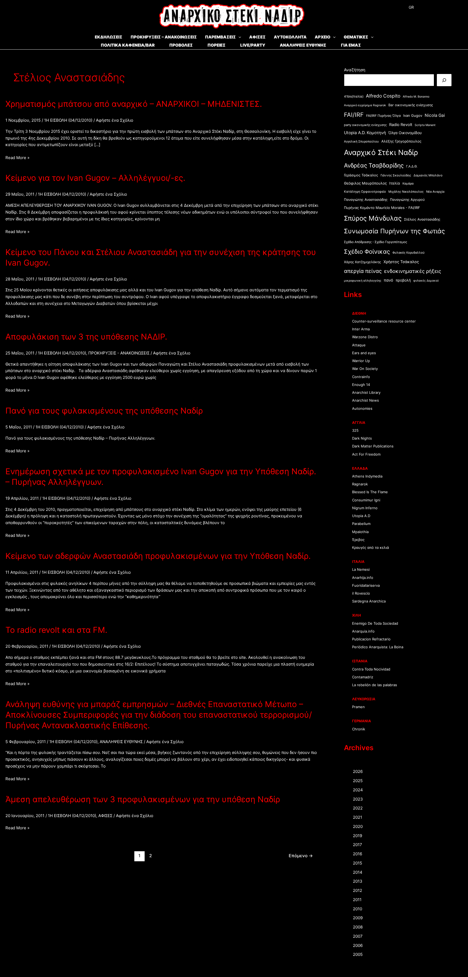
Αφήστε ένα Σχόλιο (114, 120)
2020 (358, 826)
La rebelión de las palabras (374, 685)
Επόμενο (301, 855)
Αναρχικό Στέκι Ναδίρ (381, 152)
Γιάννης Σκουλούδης (396, 175)
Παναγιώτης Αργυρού (407, 200)
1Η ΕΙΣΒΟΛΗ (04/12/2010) (68, 120)
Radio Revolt (400, 124)
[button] (238, 37)
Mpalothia (360, 532)
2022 (358, 808)
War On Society (365, 368)
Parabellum (361, 523)
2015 (357, 863)
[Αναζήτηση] (444, 80)
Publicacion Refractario (371, 639)
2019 (357, 835)
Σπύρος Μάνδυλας (373, 218)
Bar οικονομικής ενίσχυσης (410, 105)
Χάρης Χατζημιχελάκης (362, 262)
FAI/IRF (354, 114)
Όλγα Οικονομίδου (405, 132)
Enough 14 (361, 384)
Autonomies (362, 408)
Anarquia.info (363, 631)
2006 (358, 945)
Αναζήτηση (354, 69)
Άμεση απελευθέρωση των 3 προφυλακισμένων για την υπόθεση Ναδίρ (142, 799)
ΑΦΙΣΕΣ (257, 37)
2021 (357, 817)
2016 (357, 853)
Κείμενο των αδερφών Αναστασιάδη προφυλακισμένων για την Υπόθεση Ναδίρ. (158, 556)
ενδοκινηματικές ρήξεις (412, 271)
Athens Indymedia (367, 476)
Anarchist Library (366, 392)
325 (355, 430)
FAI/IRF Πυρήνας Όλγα (383, 116)
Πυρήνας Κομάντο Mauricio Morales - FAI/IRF (382, 207)
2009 (358, 917)
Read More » (17, 158)
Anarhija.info (362, 577)
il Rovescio (361, 593)
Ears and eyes (364, 353)
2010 (357, 908)
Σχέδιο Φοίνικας (367, 251)
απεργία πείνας (363, 271)
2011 (357, 899)
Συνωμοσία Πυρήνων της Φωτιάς (394, 231)
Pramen (358, 707)
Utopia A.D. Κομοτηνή (365, 132)
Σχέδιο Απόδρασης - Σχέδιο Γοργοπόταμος (375, 242)
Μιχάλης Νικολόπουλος (406, 192)
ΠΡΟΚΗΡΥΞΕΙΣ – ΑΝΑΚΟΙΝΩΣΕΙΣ (164, 37)
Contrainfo (361, 377)
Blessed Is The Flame (370, 492)
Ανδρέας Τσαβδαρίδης (374, 165)
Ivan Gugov (412, 115)
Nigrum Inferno (365, 508)
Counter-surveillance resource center (384, 321)
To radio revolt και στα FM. (56, 630)
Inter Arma (361, 329)
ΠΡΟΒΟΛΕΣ (181, 45)
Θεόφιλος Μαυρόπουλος (365, 183)
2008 (358, 927)
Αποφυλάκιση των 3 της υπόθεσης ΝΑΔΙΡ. (86, 336)
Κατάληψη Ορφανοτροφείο (365, 192)
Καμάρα (408, 183)
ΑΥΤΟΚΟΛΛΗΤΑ (290, 37)
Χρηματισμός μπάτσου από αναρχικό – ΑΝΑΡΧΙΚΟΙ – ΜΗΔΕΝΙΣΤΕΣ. (133, 104)
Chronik (358, 729)
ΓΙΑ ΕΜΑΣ (351, 45)
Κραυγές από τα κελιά (370, 547)
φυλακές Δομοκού (426, 280)
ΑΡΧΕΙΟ (322, 37)
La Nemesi (361, 569)
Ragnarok (360, 484)
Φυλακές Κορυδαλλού (408, 252)
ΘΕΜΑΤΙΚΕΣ (356, 37)
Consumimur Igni (366, 500)
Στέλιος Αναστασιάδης (422, 219)
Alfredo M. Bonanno (416, 96)
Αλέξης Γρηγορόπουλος (401, 141)
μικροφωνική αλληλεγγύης (362, 280)
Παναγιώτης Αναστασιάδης (366, 200)
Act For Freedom (366, 454)
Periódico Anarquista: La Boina (377, 647)
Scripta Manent (425, 125)
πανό (388, 280)
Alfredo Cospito (383, 96)
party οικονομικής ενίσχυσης (365, 125)
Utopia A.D (361, 516)
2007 (358, 936)
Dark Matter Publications (373, 446)
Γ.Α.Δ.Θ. (411, 166)
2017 (357, 844)
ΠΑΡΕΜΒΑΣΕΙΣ (220, 37)
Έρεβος (358, 539)
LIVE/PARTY (252, 45)
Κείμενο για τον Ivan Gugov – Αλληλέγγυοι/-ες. (95, 178)
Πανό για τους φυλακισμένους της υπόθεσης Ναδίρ (104, 410)
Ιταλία (394, 183)
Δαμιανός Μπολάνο (428, 175)
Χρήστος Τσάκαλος (401, 261)
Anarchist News (365, 400)
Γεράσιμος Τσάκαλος (361, 175)
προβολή (403, 280)
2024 (358, 789)
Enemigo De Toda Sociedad (375, 623)
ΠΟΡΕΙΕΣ (216, 45)
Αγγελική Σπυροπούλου (361, 141)
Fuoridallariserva (366, 585)
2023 (358, 799)
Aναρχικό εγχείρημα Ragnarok (365, 105)
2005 (358, 954)
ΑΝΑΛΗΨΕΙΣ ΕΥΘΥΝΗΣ (303, 45)
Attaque (359, 345)
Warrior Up (361, 361)
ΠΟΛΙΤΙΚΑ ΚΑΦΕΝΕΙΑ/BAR (128, 45)
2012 (357, 890)
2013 (357, 881)
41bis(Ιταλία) (353, 96)
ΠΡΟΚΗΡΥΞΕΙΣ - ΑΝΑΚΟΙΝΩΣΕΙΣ (119, 353)
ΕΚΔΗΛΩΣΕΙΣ (108, 37)
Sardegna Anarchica (369, 601)
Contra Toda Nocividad (371, 669)
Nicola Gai (435, 115)
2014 (357, 872)
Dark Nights (362, 438)
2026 (358, 771)
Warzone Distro (365, 337)
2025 (358, 780)
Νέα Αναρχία (435, 192)
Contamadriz (362, 677)
